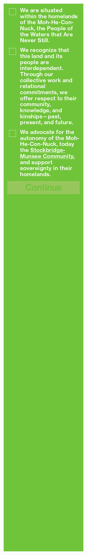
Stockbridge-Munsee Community (47, 153)
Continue (43, 187)
